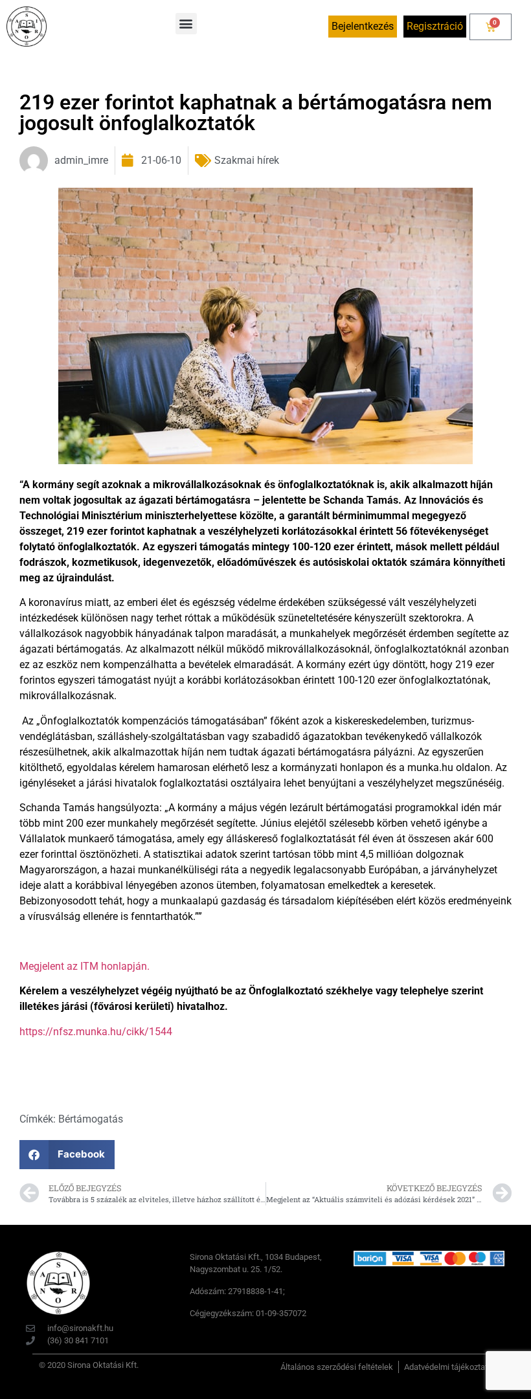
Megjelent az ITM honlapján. (84, 966)
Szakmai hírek (246, 160)
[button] (186, 23)
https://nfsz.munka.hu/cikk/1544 (95, 1031)
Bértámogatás (90, 1119)
